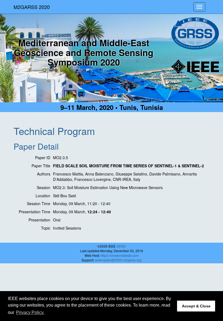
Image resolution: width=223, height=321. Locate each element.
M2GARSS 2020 (32, 6)
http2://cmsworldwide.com (120, 255)
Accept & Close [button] (196, 306)
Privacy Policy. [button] (30, 312)
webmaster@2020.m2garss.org (118, 260)
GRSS (121, 246)
